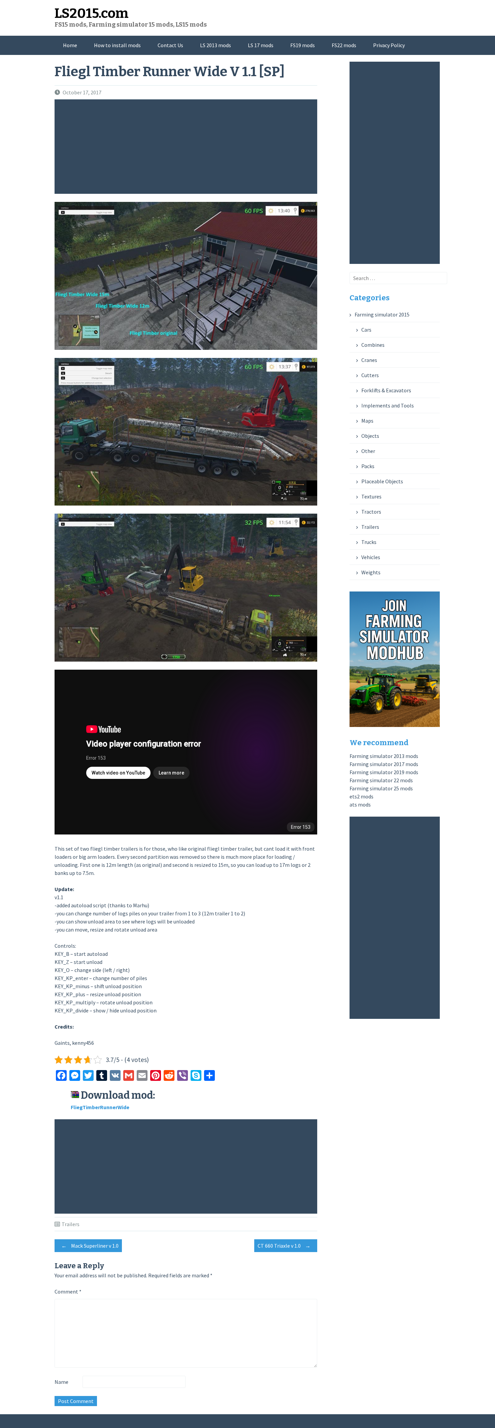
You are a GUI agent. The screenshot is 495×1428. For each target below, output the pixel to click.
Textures (371, 496)
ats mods (360, 804)
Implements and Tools (387, 405)
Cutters (370, 375)
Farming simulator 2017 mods (384, 764)
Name (61, 1381)
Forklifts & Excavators (386, 390)
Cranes (369, 360)
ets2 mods (361, 796)
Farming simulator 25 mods (381, 788)
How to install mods (117, 45)
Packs (367, 466)
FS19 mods (302, 45)
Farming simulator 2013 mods (384, 756)
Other (368, 451)
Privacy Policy (389, 45)
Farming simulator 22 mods (381, 780)
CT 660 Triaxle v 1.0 (284, 1245)
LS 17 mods (260, 45)
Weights (371, 572)
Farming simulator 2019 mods (384, 772)
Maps (367, 420)
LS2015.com (92, 13)
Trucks (368, 542)
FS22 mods (344, 45)
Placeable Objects (382, 481)
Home (70, 45)
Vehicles (370, 557)
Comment (68, 1291)
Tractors (371, 511)
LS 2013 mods (215, 45)
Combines (373, 344)
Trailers (70, 1224)
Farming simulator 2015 (382, 314)
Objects (370, 435)
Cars (366, 329)
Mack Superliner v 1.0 (90, 1245)
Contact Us (170, 45)
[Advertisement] (187, 146)
